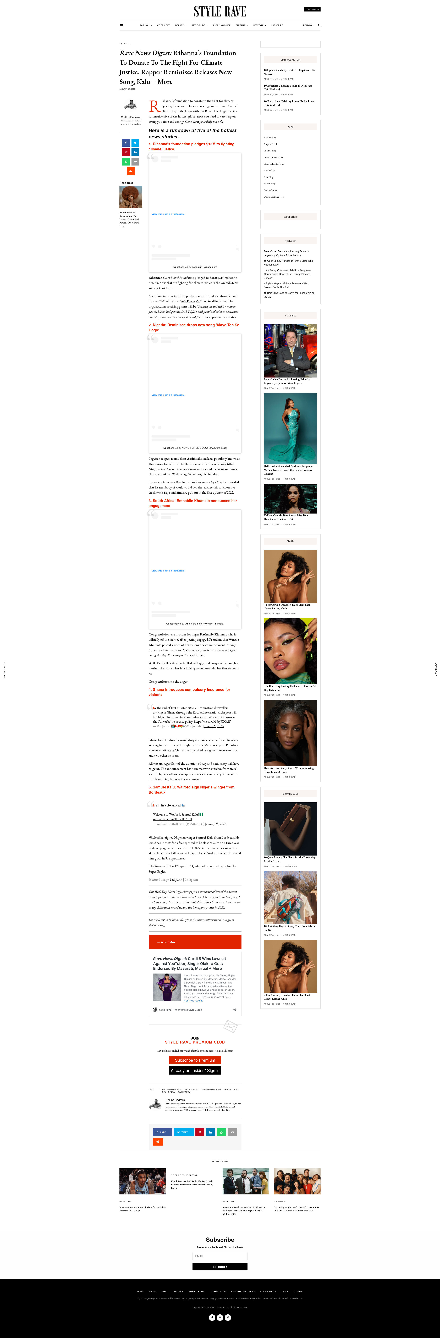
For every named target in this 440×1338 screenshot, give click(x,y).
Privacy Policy (197, 1291)
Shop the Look (270, 144)
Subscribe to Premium (195, 1060)
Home (140, 1291)
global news (191, 1089)
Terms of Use (218, 1291)
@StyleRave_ (157, 925)
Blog (164, 1291)
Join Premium (312, 9)
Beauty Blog (269, 183)
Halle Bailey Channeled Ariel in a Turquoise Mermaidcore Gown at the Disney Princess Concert (287, 274)
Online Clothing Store (274, 196)
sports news (168, 1092)
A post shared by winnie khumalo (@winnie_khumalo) (195, 623)
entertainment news (172, 1089)
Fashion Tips (269, 170)
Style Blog (268, 177)
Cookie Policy (268, 1291)
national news (231, 1089)
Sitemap (298, 1291)
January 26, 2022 (215, 824)
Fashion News (270, 190)
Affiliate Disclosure (243, 1291)
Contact (178, 1291)
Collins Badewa (130, 117)
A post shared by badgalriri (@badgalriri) (195, 267)
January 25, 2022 (213, 726)
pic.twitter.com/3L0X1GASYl (172, 819)
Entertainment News (273, 157)
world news (184, 1092)
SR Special (125, 1201)
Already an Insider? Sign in (195, 1070)
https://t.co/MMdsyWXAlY (212, 721)
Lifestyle (124, 43)
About (153, 1291)
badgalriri (176, 879)
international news (211, 1089)
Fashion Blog (270, 137)
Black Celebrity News (274, 163)
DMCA (285, 1291)
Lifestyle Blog (270, 150)
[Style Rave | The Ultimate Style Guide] (220, 11)
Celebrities (177, 1175)
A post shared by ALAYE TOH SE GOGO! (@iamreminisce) (195, 447)
